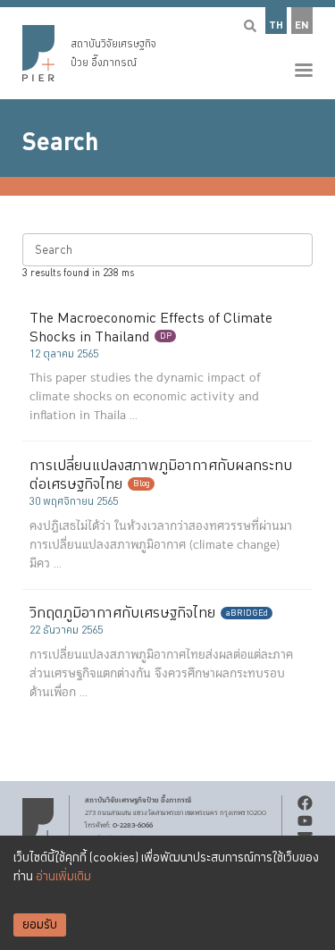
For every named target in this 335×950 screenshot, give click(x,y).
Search (60, 142)
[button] (167, 49)
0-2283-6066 (133, 825)
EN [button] (302, 25)
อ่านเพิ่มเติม (63, 877)
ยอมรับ (39, 925)
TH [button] (276, 25)
